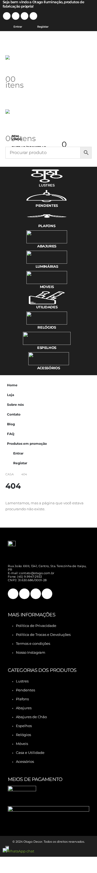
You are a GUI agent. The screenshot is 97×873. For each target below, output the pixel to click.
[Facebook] (7, 16)
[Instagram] (33, 16)
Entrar (17, 26)
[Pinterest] (15, 16)
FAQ (10, 434)
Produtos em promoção (27, 444)
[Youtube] (24, 16)
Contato (13, 414)
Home (12, 385)
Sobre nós (15, 405)
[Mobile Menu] (15, 42)
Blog (11, 424)
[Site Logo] (16, 63)
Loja (10, 395)
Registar (42, 26)
